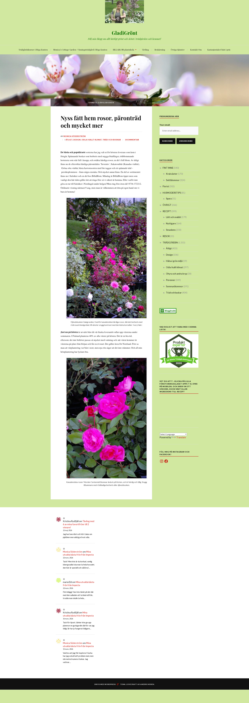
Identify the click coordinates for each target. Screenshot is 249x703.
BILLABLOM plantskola (123, 49)
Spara (169, 198)
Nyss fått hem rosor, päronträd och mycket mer (101, 121)
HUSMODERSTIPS (172, 192)
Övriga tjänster (178, 49)
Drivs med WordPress (105, 684)
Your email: (165, 125)
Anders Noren (147, 684)
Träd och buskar (112, 140)
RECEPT (167, 211)
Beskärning (160, 49)
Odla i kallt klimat (92, 140)
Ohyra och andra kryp (176, 273)
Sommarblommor (174, 286)
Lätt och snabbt (173, 217)
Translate (181, 437)
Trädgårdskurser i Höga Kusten (33, 49)
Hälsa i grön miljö (174, 261)
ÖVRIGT (167, 205)
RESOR (166, 236)
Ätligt (69, 140)
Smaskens (171, 229)
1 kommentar (132, 140)
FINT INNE (168, 167)
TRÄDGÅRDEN (170, 242)
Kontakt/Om (196, 49)
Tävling (145, 49)
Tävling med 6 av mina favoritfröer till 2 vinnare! (78, 524)
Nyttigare (171, 223)
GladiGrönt (124, 32)
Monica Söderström (74, 136)
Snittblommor (172, 180)
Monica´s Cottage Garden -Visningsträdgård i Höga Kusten (80, 49)
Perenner (170, 280)
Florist (166, 186)
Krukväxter (171, 173)
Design (77, 140)
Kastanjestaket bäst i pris (218, 49)
